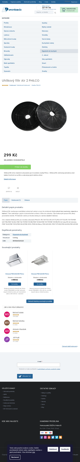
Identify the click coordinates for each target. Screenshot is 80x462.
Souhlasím (65, 449)
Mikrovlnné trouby (10, 39)
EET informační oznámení (10, 409)
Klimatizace (8, 27)
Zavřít (14, 187)
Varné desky (46, 39)
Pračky (6, 23)
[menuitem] (5, 2)
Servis (43, 404)
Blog (42, 407)
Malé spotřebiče (9, 63)
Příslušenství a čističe (49, 67)
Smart (44, 63)
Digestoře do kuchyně (49, 51)
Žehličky (45, 47)
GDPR (5, 394)
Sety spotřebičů (47, 59)
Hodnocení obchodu (9, 403)
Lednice (6, 35)
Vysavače (7, 71)
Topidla (6, 67)
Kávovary (45, 31)
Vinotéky (45, 35)
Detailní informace (10, 179)
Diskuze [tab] (27, 200)
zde (33, 452)
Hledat (56, 13)
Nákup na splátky (46, 393)
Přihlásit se (27, 376)
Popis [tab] (6, 200)
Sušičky (44, 23)
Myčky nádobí (46, 27)
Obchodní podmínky (8, 391)
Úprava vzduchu (9, 31)
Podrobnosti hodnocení (23, 85)
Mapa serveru (7, 406)
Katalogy (43, 395)
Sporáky (6, 43)
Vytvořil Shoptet (73, 454)
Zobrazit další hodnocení (69, 346)
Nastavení (15, 457)
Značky (44, 71)
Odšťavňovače (8, 55)
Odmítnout (53, 449)
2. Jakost (45, 55)
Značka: (36, 85)
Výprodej (7, 59)
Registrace (74, 2)
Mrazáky (7, 51)
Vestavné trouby (9, 47)
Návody (43, 401)
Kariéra (43, 398)
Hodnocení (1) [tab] (16, 200)
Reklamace (6, 397)
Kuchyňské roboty (48, 43)
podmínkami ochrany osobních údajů (49, 369)
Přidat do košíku (21, 167)
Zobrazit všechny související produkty (40, 301)
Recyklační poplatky (8, 400)
